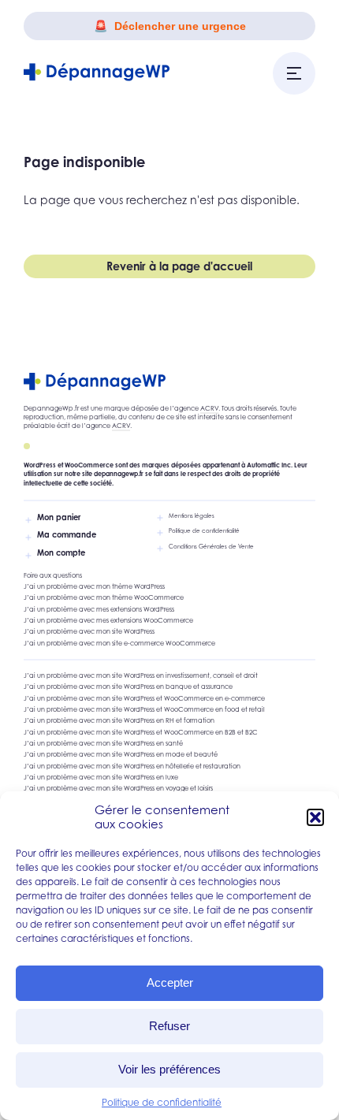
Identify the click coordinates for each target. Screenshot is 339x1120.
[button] (315, 817)
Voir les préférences (169, 1069)
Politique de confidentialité (162, 1102)
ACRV (209, 408)
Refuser (169, 1026)
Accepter (170, 982)
